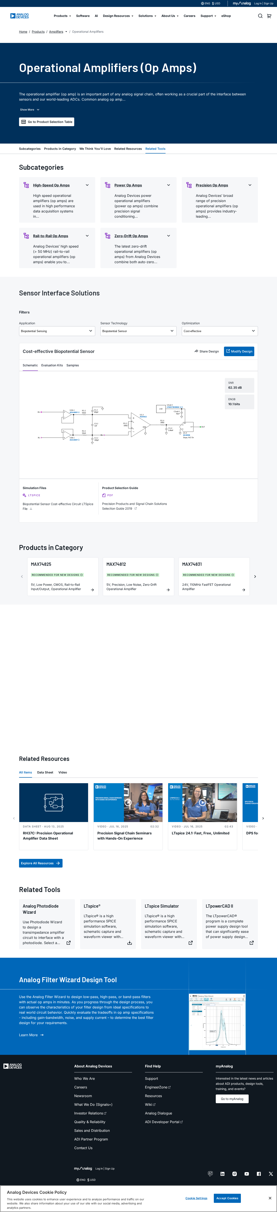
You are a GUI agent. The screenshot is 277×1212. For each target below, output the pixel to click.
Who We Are (84, 1078)
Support (151, 1078)
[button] (66, 31)
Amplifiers (56, 31)
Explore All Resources (37, 863)
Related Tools (155, 148)
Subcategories (30, 148)
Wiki (148, 1104)
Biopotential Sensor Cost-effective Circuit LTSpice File (58, 506)
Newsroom (83, 1096)
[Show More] (30, 109)
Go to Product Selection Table (50, 122)
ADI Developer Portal (162, 1122)
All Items (25, 772)
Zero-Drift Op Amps (131, 236)
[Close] (270, 1198)
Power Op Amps (128, 185)
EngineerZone (156, 1087)
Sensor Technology (113, 323)
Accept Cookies (227, 1198)
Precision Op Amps (212, 185)
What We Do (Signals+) (93, 1104)
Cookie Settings (196, 1198)
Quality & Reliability (89, 1122)
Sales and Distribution (92, 1130)
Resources (153, 1096)
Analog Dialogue (158, 1113)
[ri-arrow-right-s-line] (263, 818)
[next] (255, 576)
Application (27, 323)
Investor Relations (88, 1113)
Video (62, 772)
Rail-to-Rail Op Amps (50, 236)
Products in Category (60, 148)
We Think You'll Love (95, 148)
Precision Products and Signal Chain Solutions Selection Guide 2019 (134, 506)
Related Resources (128, 148)
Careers (80, 1087)
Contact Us (83, 1148)
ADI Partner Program (91, 1139)
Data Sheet (45, 772)
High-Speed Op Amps (51, 185)
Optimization (191, 323)
